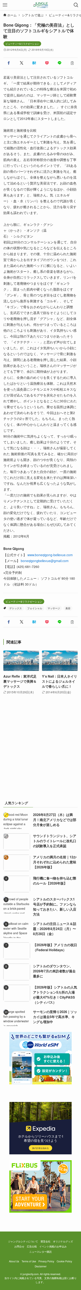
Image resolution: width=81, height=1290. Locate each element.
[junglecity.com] (40, 5)
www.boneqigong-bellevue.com (50, 554)
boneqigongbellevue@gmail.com (45, 560)
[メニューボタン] (5, 5)
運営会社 (45, 1241)
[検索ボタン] (76, 5)
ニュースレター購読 (40, 1251)
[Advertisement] (40, 752)
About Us (14, 1261)
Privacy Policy (46, 1261)
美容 (67, 608)
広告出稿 (32, 1246)
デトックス (15, 608)
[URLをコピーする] (72, 63)
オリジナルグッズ (63, 1241)
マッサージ (54, 608)
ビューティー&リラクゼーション (22, 43)
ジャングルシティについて (23, 1241)
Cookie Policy (64, 1261)
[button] (8, 63)
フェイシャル (34, 608)
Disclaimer (41, 1266)
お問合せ (19, 1246)
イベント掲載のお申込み (53, 1246)
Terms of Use (29, 1261)
